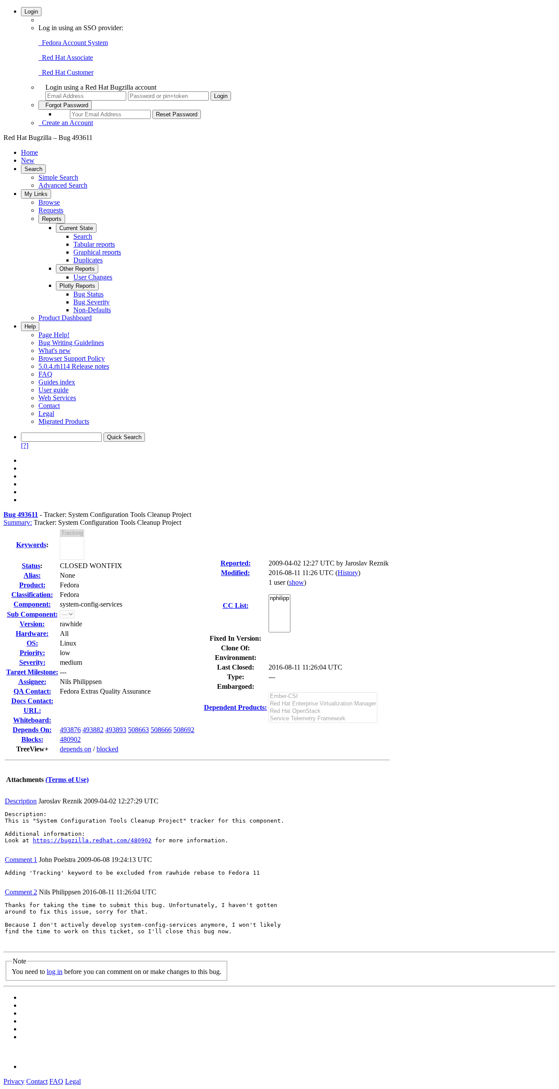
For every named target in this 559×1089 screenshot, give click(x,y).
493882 (93, 729)
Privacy (13, 1081)
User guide (53, 390)
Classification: (32, 594)
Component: (32, 604)
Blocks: (32, 739)
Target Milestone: (32, 672)
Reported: (236, 563)
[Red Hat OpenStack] (323, 711)
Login (31, 11)
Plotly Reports (77, 286)
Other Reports (77, 268)
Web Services (57, 397)
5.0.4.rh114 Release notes (73, 366)
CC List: (235, 605)
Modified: (235, 572)
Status (31, 565)
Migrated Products (63, 421)
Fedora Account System (73, 42)
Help (30, 326)
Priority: (32, 652)
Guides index (56, 382)
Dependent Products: (235, 707)
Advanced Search (62, 185)
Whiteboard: (32, 720)
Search (33, 169)
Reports (52, 219)
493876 (70, 729)
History (348, 572)
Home (29, 152)
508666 (161, 729)
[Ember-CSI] (323, 696)
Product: (32, 585)
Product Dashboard (65, 317)
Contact (49, 405)
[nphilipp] (279, 598)
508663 (138, 729)
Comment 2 (21, 892)
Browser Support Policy (71, 358)
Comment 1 (21, 859)
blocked (107, 749)
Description (21, 801)
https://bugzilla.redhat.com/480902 (92, 840)
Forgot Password (65, 105)
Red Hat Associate (65, 57)
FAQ (45, 374)
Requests (50, 210)
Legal (46, 413)
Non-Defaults (92, 310)
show (296, 582)
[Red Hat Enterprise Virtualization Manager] (323, 704)
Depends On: (32, 729)
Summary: (17, 522)
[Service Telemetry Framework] (323, 719)
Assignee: (32, 681)
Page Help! (53, 335)
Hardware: (32, 633)
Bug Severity (91, 302)
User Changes (92, 277)
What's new (54, 350)
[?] (24, 445)
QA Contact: (32, 691)
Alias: (32, 575)
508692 (183, 729)
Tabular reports (94, 244)
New (28, 160)
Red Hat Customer (65, 72)
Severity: (32, 662)
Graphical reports (97, 252)
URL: (32, 710)
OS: (32, 643)
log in (54, 971)
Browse (49, 202)
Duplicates (88, 260)
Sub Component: (32, 614)
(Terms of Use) (67, 779)
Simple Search (58, 177)
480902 (70, 739)
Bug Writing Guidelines (71, 342)
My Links (36, 194)
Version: (32, 624)
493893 (115, 729)
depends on (75, 749)
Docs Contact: (32, 701)
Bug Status (88, 294)
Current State (76, 228)
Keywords (31, 544)
